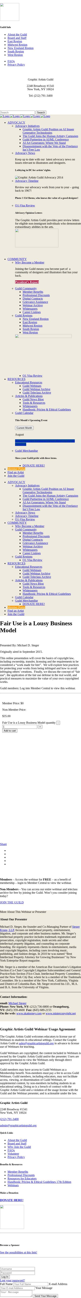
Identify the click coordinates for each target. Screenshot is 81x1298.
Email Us (5, 102)
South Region (16, 51)
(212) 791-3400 (9, 1119)
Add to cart (10, 730)
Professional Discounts (21, 1175)
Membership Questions (14, 105)
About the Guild (17, 34)
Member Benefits (18, 1171)
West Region (15, 54)
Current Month (24, 428)
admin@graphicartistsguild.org (18, 1125)
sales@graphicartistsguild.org (36, 1043)
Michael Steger (17, 1003)
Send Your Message (45, 1296)
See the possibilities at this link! (18, 1252)
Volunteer (13, 1153)
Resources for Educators (22, 1178)
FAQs (11, 61)
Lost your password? (12, 1280)
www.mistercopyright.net (61, 1013)
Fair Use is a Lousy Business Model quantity (29, 722)
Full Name (6, 1284)
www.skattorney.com (29, 1013)
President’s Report (27, 282)
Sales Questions (9, 108)
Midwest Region (17, 44)
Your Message (43, 1288)
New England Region (21, 48)
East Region (15, 41)
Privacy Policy (16, 64)
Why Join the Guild (19, 1146)
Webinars (13, 1185)
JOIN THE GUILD (12, 902)
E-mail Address (58, 1284)
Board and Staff (17, 37)
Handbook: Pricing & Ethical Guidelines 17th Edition (39, 1181)
